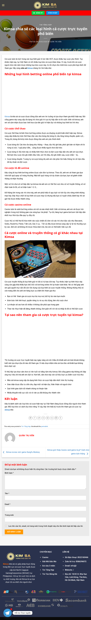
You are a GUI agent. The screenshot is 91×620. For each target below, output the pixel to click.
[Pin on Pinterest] (48, 418)
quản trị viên (55, 42)
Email (7, 504)
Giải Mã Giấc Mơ (49, 561)
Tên (7, 494)
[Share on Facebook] (35, 418)
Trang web (9, 515)
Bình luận (9, 473)
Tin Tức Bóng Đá (49, 574)
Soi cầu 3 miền (48, 566)
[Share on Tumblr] (60, 418)
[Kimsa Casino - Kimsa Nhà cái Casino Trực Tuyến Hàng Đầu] (45, 5)
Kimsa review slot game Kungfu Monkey (23, 452)
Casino (45, 557)
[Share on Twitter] (39, 418)
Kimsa (7, 116)
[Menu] (3, 5)
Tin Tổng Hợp (45, 25)
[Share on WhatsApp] (30, 418)
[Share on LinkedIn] (56, 418)
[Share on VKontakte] (52, 418)
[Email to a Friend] (43, 418)
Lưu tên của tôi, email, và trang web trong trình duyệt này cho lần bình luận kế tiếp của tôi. (45, 526)
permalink (44, 426)
